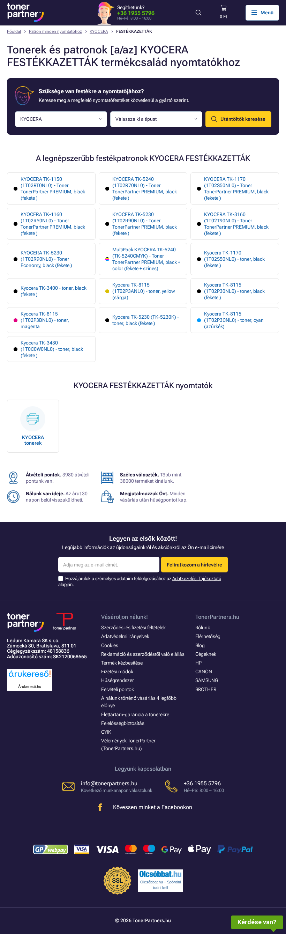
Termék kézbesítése (122, 663)
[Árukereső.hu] (30, 677)
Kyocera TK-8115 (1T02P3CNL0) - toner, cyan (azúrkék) (234, 320)
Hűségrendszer (117, 680)
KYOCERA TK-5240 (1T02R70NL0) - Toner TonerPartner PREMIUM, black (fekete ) (144, 188)
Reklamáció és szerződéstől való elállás (143, 654)
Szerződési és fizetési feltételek (133, 627)
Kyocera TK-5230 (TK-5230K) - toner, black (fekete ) (145, 320)
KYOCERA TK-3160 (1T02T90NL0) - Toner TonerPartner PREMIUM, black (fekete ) (236, 224)
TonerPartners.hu (217, 617)
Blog (200, 645)
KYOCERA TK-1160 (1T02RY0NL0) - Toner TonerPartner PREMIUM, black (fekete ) (53, 224)
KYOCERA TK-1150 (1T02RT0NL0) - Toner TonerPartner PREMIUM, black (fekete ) (53, 188)
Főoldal (14, 31)
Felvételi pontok (117, 689)
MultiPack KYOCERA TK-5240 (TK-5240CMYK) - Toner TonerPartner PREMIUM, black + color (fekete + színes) (146, 259)
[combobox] (61, 119)
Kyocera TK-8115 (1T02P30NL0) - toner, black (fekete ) (234, 291)
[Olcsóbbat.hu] (160, 874)
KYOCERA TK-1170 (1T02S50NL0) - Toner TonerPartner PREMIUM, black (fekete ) (236, 188)
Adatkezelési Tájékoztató (196, 578)
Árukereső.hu (29, 686)
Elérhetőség (207, 636)
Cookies (109, 645)
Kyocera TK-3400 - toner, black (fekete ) (53, 291)
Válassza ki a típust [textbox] (136, 119)
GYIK (106, 732)
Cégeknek (205, 654)
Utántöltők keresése (242, 119)
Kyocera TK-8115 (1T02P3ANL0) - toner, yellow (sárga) (143, 291)
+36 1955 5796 (136, 13)
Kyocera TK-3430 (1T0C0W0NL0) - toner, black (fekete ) (52, 349)
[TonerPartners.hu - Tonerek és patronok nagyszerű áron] (25, 12)
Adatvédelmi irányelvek (125, 636)
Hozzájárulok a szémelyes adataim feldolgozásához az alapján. (139, 581)
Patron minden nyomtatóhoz (55, 31)
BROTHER (205, 689)
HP (198, 663)
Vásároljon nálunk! (124, 617)
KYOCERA (99, 31)
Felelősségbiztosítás (122, 723)
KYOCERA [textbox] (31, 119)
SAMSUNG (206, 680)
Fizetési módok (117, 671)
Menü (267, 12)
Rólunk (202, 627)
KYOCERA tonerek (33, 440)
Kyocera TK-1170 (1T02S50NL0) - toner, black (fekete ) (234, 259)
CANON (203, 671)
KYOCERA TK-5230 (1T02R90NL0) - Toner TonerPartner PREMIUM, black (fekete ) (144, 224)
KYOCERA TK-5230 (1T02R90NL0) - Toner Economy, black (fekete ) (46, 259)
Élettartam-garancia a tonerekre (135, 714)
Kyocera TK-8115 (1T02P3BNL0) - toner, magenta (45, 320)
